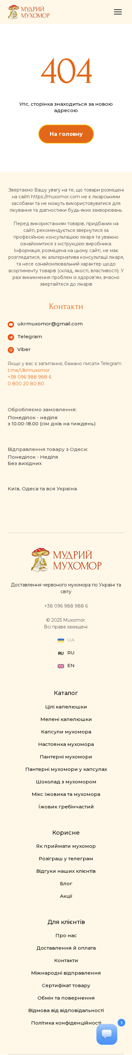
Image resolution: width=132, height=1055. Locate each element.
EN (71, 665)
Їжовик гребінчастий (66, 807)
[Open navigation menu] (117, 11)
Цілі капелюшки (66, 707)
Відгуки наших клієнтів (66, 871)
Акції (66, 896)
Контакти (66, 960)
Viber (24, 349)
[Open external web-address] (61, 653)
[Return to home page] (29, 12)
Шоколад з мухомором (66, 782)
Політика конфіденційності (66, 1023)
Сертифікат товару (66, 985)
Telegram (29, 336)
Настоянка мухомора (66, 744)
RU (71, 653)
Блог (66, 883)
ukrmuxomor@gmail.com (50, 324)
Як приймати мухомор (66, 846)
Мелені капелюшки (66, 719)
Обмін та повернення (66, 998)
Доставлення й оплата (66, 948)
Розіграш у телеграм (66, 858)
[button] (66, 134)
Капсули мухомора (66, 732)
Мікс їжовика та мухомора (66, 794)
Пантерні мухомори (66, 757)
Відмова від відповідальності (66, 1010)
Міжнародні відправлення (66, 973)
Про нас (66, 935)
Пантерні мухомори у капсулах (66, 769)
